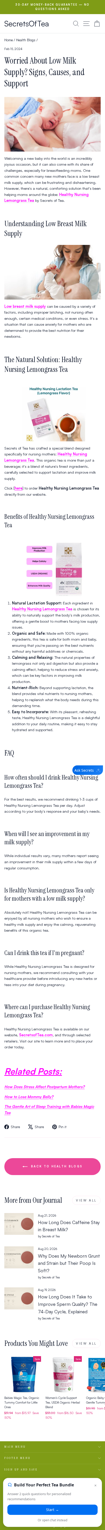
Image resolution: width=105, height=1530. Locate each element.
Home (8, 40)
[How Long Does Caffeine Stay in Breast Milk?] (19, 1224)
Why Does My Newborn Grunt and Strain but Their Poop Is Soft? (69, 1263)
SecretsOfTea (26, 23)
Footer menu (17, 1458)
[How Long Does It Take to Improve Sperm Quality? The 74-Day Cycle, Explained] (19, 1298)
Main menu (15, 1447)
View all (86, 1200)
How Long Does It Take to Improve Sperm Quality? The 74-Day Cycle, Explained (67, 1304)
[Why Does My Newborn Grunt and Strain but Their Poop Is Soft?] (19, 1257)
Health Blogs (25, 40)
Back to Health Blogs (56, 1166)
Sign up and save (21, 1469)
